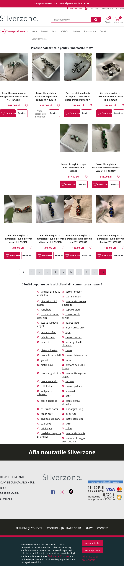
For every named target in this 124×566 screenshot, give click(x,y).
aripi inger (46, 428)
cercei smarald (49, 381)
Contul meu (93, 8)
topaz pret (46, 414)
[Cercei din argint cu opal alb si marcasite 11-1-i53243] (73, 142)
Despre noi (107, 8)
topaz (68, 360)
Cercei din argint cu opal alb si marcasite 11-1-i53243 (73, 167)
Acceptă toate (92, 543)
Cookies (102, 528)
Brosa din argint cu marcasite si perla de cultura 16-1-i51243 (46, 96)
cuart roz (46, 423)
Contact (120, 8)
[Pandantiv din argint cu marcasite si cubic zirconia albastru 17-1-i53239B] (110, 213)
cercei (68, 350)
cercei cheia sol (49, 400)
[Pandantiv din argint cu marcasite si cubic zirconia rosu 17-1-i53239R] (78, 213)
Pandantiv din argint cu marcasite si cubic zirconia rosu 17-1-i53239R (78, 238)
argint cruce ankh (75, 327)
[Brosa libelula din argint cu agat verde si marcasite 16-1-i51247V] (14, 71)
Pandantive (90, 31)
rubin (68, 428)
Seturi (54, 31)
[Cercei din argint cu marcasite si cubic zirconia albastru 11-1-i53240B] (50, 213)
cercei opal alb (73, 386)
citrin (68, 423)
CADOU (65, 31)
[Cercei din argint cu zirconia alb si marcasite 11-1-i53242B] (110, 71)
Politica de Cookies (58, 556)
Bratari (44, 31)
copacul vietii (72, 309)
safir (67, 396)
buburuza (71, 414)
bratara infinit (48, 332)
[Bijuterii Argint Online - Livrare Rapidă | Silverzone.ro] (19, 18)
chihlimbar (47, 386)
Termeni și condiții (29, 528)
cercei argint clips (51, 373)
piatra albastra (49, 350)
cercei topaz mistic (51, 355)
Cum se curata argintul (17, 482)
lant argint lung (74, 409)
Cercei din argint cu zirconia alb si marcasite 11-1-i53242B (110, 96)
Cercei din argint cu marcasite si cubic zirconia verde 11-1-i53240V (105, 167)
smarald (70, 391)
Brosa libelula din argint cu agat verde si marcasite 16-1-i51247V (14, 96)
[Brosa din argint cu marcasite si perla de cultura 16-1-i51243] (46, 71)
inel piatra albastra (44, 392)
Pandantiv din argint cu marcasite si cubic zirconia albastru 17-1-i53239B (110, 238)
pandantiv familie (75, 433)
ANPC (89, 528)
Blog (3, 488)
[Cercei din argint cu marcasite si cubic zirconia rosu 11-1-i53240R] (18, 213)
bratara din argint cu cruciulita (74, 440)
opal (67, 332)
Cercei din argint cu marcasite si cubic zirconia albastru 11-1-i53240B (50, 238)
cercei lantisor (73, 291)
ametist (45, 342)
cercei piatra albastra (71, 402)
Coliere (76, 31)
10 (102, 272)
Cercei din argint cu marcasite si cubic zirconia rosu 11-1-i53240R (18, 238)
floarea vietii (72, 322)
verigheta (46, 309)
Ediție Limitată (39, 38)
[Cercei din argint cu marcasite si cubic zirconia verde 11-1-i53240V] (106, 142)
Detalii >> (22, 113)
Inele (34, 31)
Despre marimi (10, 493)
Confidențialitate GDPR (64, 528)
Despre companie (12, 477)
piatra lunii (47, 365)
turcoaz (69, 381)
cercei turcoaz (73, 337)
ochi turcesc (48, 337)
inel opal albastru (50, 418)
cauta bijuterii (73, 296)
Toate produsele (15, 31)
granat (44, 360)
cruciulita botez (49, 409)
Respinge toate (92, 550)
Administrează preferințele (90, 558)
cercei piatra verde (76, 355)
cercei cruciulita (74, 418)
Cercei (103, 31)
